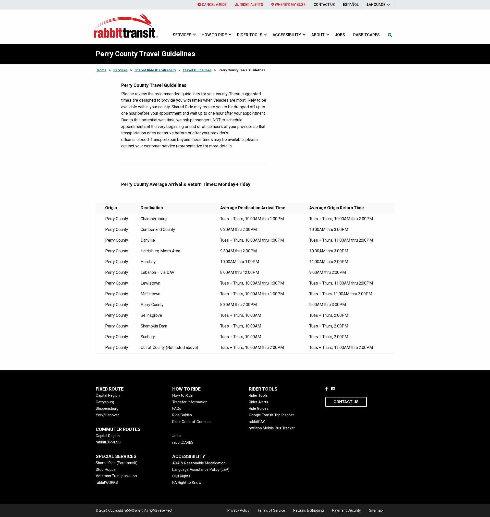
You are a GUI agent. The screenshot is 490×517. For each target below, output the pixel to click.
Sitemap (376, 510)
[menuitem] (212, 4)
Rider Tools (249, 34)
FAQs (176, 408)
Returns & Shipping (308, 510)
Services (182, 34)
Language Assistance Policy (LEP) (200, 469)
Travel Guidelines (197, 70)
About (318, 34)
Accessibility (287, 34)
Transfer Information (189, 402)
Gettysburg (105, 402)
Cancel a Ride (214, 5)
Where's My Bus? (289, 5)
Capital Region (108, 395)
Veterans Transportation (116, 476)
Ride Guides (182, 415)
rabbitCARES (182, 442)
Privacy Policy (238, 510)
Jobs (340, 34)
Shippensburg (107, 408)
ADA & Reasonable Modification (199, 463)
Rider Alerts (251, 5)
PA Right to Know (186, 482)
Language (376, 5)
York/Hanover (107, 415)
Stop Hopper (106, 469)
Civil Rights (181, 476)
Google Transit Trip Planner (271, 415)
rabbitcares (366, 34)
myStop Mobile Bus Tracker (272, 428)
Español (351, 5)
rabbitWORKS (107, 482)
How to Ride (214, 34)
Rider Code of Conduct (191, 421)
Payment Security (346, 510)
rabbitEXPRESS (108, 442)
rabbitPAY (257, 421)
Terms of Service (271, 510)
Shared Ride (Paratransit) (155, 70)
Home (101, 70)
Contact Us (324, 5)
